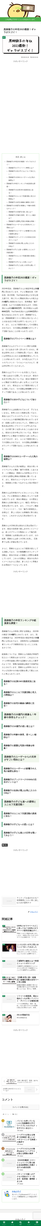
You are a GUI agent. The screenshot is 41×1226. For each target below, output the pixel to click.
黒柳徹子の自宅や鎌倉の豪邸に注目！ (22, 202)
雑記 (5, 845)
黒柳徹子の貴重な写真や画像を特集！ (22, 221)
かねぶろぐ (16, 1191)
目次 (17, 157)
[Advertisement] (20, 83)
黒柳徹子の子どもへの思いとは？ (20, 262)
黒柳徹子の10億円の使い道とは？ (21, 212)
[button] (37, 648)
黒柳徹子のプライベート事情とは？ (21, 168)
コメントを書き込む (20, 1107)
